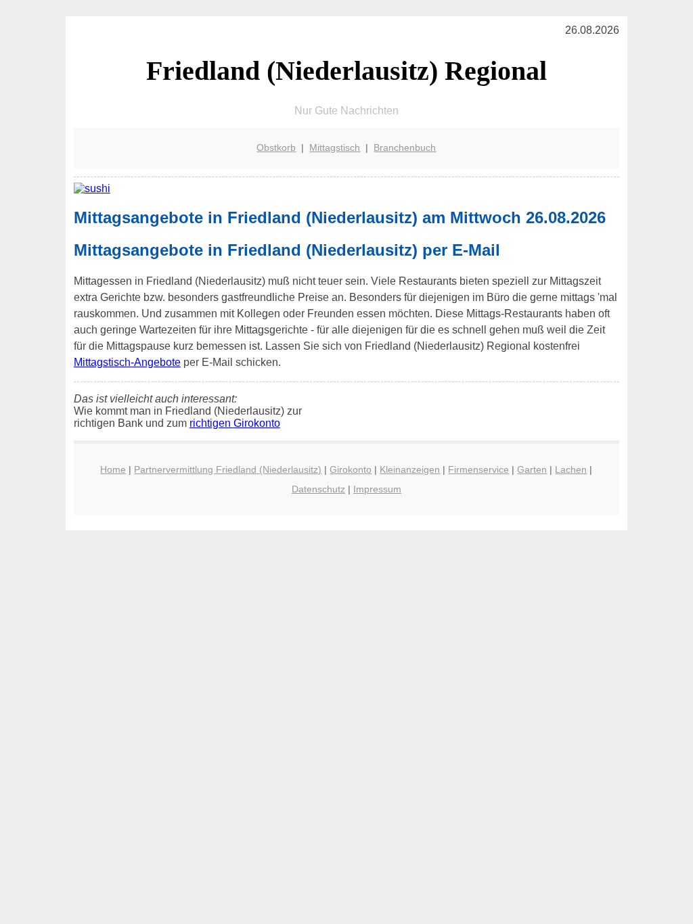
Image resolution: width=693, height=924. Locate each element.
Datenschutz (318, 489)
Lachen (571, 469)
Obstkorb (276, 147)
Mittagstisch (334, 147)
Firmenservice (478, 469)
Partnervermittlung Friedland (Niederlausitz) (227, 469)
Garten (532, 469)
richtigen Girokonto (234, 423)
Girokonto (351, 469)
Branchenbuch (405, 147)
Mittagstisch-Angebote (127, 362)
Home (113, 469)
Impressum (377, 489)
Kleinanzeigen (410, 469)
